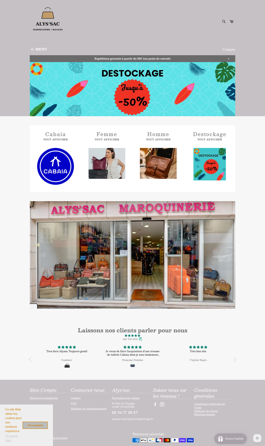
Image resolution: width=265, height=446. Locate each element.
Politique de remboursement (89, 408)
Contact (76, 398)
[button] (31, 359)
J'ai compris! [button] (35, 425)
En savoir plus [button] (12, 438)
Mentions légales (204, 414)
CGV (74, 403)
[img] (132, 335)
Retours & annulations (44, 398)
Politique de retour (206, 411)
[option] (132, 89)
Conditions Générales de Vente (209, 405)
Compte (229, 49)
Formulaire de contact (126, 398)
